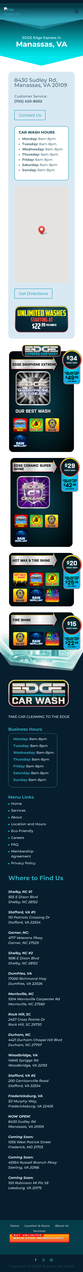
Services (18, 810)
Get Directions (33, 293)
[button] (43, 230)
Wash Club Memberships (38, 1237)
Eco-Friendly (22, 831)
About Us (61, 1226)
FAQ (14, 844)
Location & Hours (37, 1226)
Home (16, 804)
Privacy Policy (23, 863)
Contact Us (30, 115)
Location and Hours (28, 824)
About (16, 817)
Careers (17, 838)
